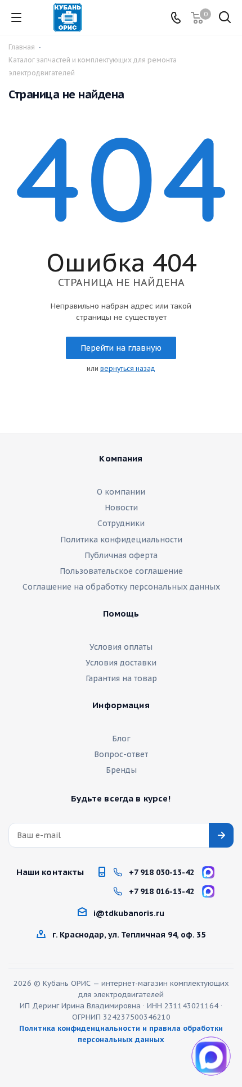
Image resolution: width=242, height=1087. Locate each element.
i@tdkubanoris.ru (128, 913)
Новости (121, 507)
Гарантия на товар (121, 678)
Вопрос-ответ (121, 754)
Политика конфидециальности (121, 540)
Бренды (121, 770)
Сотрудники (121, 523)
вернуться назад (127, 368)
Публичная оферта (121, 555)
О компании (121, 492)
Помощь (121, 614)
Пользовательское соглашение (121, 571)
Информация (121, 705)
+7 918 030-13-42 (161, 872)
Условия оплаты (121, 647)
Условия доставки (121, 663)
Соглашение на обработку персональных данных (121, 587)
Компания (120, 459)
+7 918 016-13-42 (161, 891)
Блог (121, 738)
